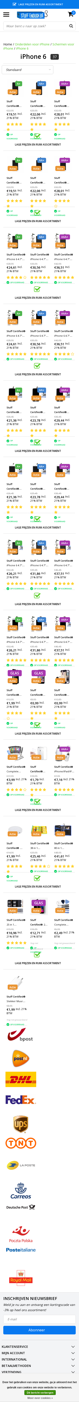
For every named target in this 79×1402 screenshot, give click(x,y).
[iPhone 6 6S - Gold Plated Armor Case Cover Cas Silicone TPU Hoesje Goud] (63, 676)
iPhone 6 (22, 48)
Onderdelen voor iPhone (32, 44)
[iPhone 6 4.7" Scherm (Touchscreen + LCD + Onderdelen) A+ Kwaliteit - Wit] (15, 164)
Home (7, 44)
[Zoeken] (71, 26)
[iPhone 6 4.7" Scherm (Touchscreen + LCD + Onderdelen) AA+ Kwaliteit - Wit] (39, 164)
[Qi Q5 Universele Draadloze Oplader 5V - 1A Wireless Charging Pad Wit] (15, 830)
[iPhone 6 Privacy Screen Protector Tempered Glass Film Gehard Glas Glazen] (15, 676)
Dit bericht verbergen (40, 1392)
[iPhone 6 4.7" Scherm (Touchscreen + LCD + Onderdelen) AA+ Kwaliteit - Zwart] (39, 88)
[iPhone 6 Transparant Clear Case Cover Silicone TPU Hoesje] (39, 753)
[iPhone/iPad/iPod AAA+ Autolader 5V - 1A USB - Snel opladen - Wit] (63, 753)
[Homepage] (35, 14)
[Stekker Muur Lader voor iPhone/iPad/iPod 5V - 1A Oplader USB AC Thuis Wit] (15, 983)
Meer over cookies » (40, 1398)
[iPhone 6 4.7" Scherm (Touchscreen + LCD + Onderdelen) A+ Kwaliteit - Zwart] (15, 88)
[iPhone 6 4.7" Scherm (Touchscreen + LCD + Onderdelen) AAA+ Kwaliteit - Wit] (63, 164)
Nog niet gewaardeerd (64, 943)
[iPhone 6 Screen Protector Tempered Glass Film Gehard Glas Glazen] (39, 676)
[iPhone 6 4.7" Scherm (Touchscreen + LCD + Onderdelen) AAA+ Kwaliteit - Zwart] (63, 88)
